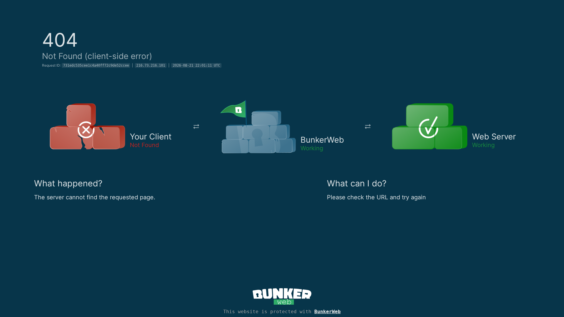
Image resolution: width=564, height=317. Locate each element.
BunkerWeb (327, 311)
